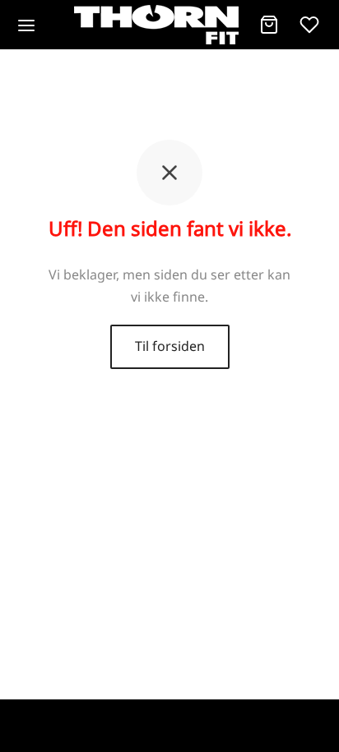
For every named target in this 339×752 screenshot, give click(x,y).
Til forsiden (170, 346)
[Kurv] (269, 25)
